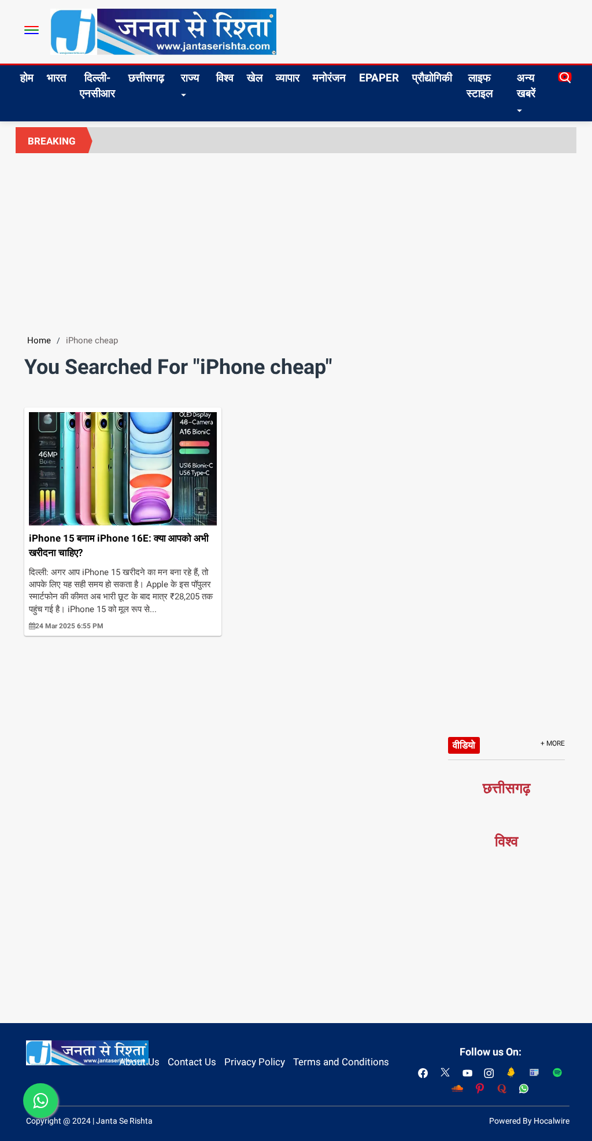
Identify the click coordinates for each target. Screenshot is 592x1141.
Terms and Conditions (341, 1062)
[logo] (163, 31)
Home (39, 340)
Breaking (52, 141)
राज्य (190, 77)
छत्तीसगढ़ (146, 77)
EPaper (379, 77)
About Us (139, 1062)
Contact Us (192, 1062)
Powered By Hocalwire (529, 1120)
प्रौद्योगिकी (432, 77)
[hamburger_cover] (31, 30)
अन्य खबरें (526, 85)
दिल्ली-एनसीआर (97, 85)
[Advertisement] (296, 240)
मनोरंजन (329, 77)
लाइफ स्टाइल (480, 85)
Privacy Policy (254, 1062)
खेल (254, 77)
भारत (56, 77)
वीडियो (464, 745)
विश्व (225, 77)
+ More (553, 743)
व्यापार (287, 77)
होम (27, 77)
